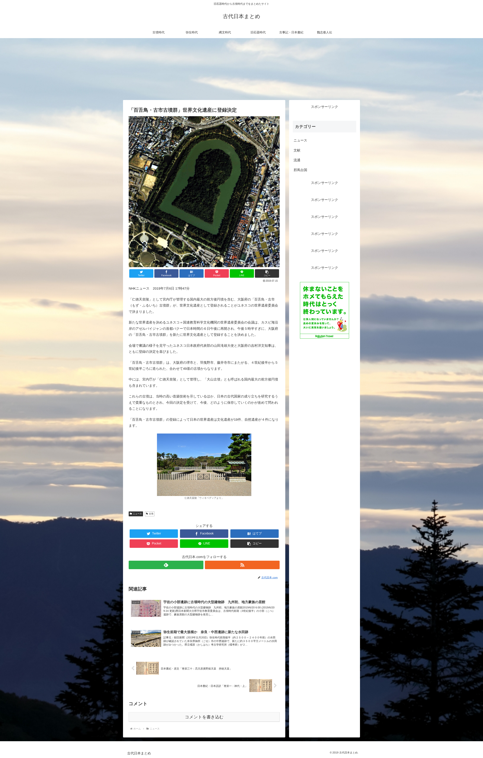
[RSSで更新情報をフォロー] (242, 565)
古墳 (151, 513)
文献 (297, 150)
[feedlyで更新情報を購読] (166, 565)
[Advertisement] (241, 69)
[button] (267, 273)
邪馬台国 (300, 170)
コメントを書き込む (204, 717)
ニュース (137, 513)
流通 (297, 160)
